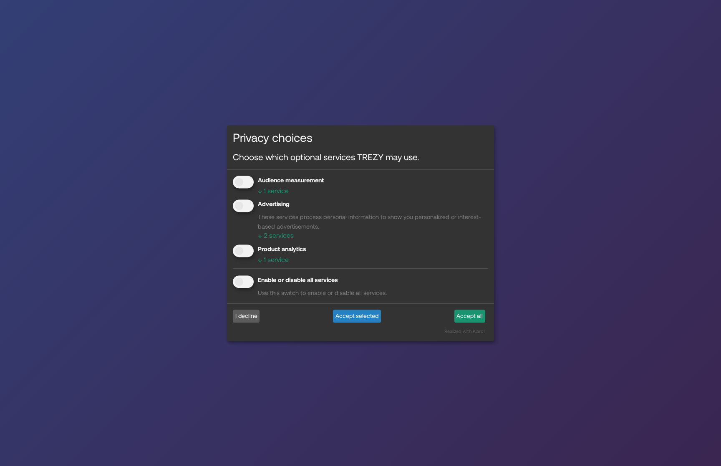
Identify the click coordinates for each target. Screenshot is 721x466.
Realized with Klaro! (464, 331)
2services (276, 235)
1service (273, 190)
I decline (246, 316)
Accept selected (356, 316)
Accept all (469, 316)
